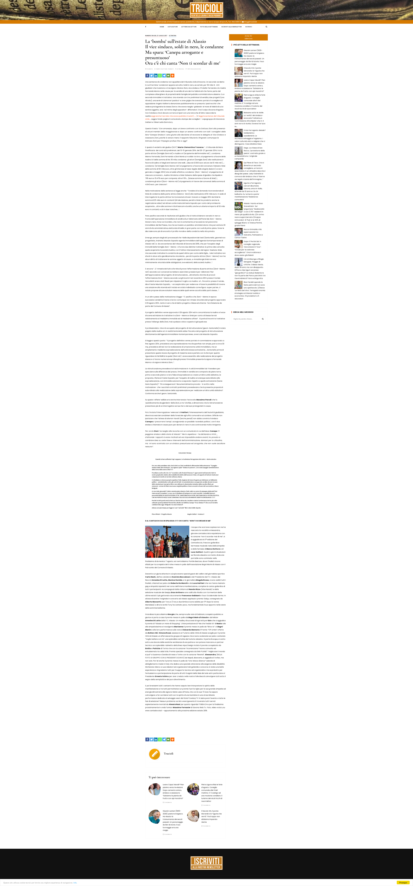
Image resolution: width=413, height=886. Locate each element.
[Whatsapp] (160, 75)
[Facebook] (147, 75)
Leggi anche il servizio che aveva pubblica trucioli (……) (174, 116)
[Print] (172, 75)
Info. (75, 882)
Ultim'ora (172, 36)
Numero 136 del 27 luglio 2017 (156, 36)
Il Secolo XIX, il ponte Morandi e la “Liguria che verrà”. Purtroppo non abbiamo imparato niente (211, 816)
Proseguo (403, 882)
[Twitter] (151, 75)
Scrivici (248, 27)
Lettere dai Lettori (188, 27)
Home (162, 27)
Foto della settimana (209, 27)
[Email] (168, 75)
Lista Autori (173, 27)
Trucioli (181, 69)
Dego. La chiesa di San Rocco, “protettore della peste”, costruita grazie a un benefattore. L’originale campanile (250, 153)
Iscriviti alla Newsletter (231, 27)
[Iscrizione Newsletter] (206, 863)
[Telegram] (164, 75)
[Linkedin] (156, 75)
